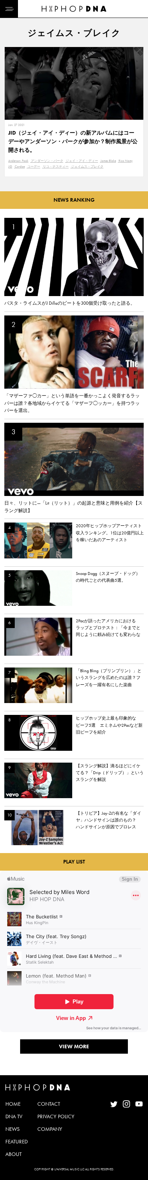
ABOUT (13, 1154)
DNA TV (13, 1116)
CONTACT (48, 1104)
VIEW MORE (74, 1046)
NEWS (12, 1129)
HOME (12, 1104)
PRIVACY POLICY (55, 1116)
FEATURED (16, 1141)
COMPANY (49, 1129)
